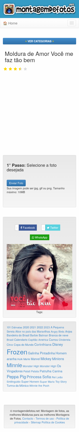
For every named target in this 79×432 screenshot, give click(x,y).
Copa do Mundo (24, 345)
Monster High (31, 366)
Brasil (10, 340)
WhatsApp (40, 237)
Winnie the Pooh (39, 385)
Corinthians (43, 344)
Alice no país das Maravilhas (32, 331)
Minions (58, 358)
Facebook (25, 227)
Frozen (17, 351)
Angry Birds (57, 331)
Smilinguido (14, 381)
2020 (26, 327)
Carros (53, 339)
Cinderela (64, 340)
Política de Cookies (53, 422)
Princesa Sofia (39, 376)
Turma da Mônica (18, 385)
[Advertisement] (39, 101)
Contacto (28, 418)
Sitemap (36, 422)
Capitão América (38, 340)
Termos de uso (45, 418)
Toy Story (61, 381)
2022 (40, 327)
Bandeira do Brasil (18, 335)
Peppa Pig (16, 376)
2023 (47, 327)
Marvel (35, 359)
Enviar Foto (16, 183)
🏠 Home (10, 22)
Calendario (20, 340)
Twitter (50, 227)
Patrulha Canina (51, 371)
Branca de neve (58, 335)
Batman (43, 335)
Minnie (14, 365)
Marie (26, 359)
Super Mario (47, 381)
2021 (33, 327)
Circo (10, 345)
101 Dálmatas (14, 327)
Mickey (46, 358)
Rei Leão (57, 377)
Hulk (20, 359)
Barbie (34, 335)
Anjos (68, 331)
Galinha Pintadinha (41, 353)
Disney (57, 344)
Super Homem (30, 381)
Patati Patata (31, 371)
